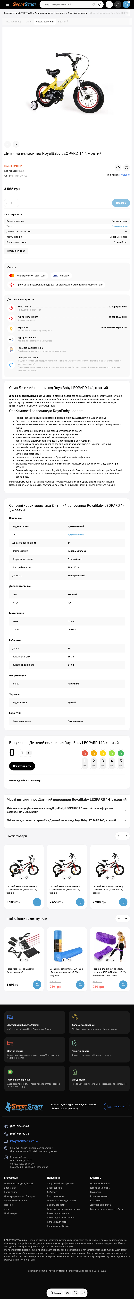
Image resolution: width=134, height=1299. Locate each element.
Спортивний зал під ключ (60, 1183)
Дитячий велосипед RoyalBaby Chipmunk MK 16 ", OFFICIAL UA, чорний (65, 889)
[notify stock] (37, 902)
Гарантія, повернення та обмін (106, 1209)
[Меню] (7, 4)
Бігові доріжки (54, 1187)
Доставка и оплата (100, 1205)
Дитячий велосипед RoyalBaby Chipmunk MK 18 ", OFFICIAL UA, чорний (22, 889)
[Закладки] (75, 1293)
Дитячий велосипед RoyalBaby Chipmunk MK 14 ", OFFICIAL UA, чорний (108, 889)
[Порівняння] (83, 1293)
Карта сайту (10, 1192)
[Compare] (118, 167)
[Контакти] (109, 4)
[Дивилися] (67, 1293)
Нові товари (10, 1213)
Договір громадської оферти (19, 1196)
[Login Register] (117, 4)
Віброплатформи (56, 1205)
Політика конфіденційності (18, 1183)
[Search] (94, 4)
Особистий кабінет (100, 1183)
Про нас (8, 1205)
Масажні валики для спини (61, 1200)
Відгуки (63, 21)
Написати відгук (22, 766)
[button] (119, 836)
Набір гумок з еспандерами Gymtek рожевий (20, 970)
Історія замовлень (100, 1187)
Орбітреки (52, 1192)
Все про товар (13, 21)
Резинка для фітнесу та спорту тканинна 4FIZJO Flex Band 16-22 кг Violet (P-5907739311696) (110, 972)
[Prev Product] (7, 144)
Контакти (95, 1200)
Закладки (95, 1192)
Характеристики (45, 21)
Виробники (10, 1187)
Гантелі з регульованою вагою (63, 1209)
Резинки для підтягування (61, 1217)
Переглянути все (16, 251)
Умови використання (15, 1200)
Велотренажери (55, 1196)
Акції (6, 1209)
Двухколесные (119, 226)
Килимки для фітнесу (58, 1226)
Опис (28, 21)
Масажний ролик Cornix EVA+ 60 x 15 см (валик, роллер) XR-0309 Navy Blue (66, 972)
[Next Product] (16, 144)
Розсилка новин (99, 1196)
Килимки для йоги (57, 1222)
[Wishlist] (126, 167)
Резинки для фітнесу (58, 1213)
